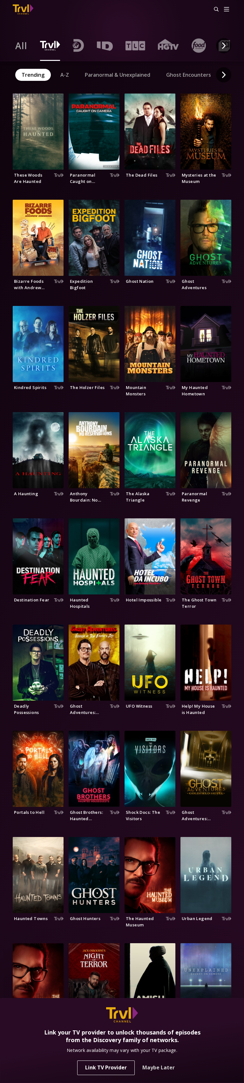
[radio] (21, 45)
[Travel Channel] (23, 9)
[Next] (223, 45)
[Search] (213, 9)
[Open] (226, 9)
